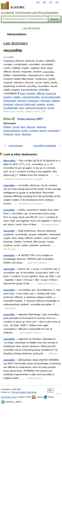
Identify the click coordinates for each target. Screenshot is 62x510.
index (22, 93)
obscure (19, 104)
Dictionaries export (9, 397)
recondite (9, 185)
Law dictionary (31, 28)
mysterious (33, 100)
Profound (8, 134)
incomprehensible (50, 97)
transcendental (11, 130)
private (50, 104)
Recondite (9, 160)
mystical (33, 130)
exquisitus (48, 71)
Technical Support (18, 392)
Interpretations (16, 34)
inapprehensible (31, 97)
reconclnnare (16, 145)
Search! (54, 19)
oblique (56, 100)
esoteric (7, 97)
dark (22, 126)
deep (17, 134)
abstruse (30, 104)
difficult (40, 93)
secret (51, 107)
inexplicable (9, 100)
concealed (53, 130)
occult (16, 126)
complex (30, 93)
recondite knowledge (44, 145)
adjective (9, 60)
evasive (8, 104)
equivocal (51, 93)
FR (57, 2)
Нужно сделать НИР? (30, 118)
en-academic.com (13, 5)
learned (22, 100)
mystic (24, 130)
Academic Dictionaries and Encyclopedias (29, 13)
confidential (10, 107)
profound (30, 107)
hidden (17, 97)
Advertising (31, 392)
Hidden (7, 126)
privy (21, 107)
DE (44, 2)
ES (50, 2)
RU (38, 2)
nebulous (45, 100)
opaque (41, 104)
